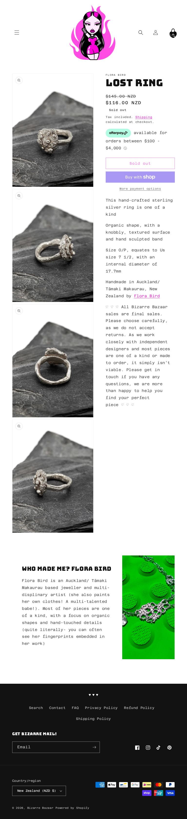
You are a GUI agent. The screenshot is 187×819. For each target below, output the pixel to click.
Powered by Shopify (72, 808)
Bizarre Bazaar (40, 808)
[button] (16, 32)
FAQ (75, 708)
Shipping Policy (93, 719)
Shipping (143, 117)
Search (36, 708)
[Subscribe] (94, 747)
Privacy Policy (101, 708)
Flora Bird (147, 296)
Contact (57, 708)
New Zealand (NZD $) (36, 791)
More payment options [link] (140, 188)
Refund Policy (139, 708)
